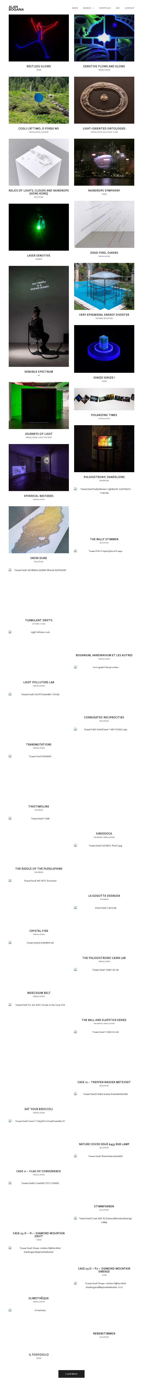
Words (87, 8)
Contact (129, 8)
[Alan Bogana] (16, 8)
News (75, 8)
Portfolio (105, 8)
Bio (118, 8)
